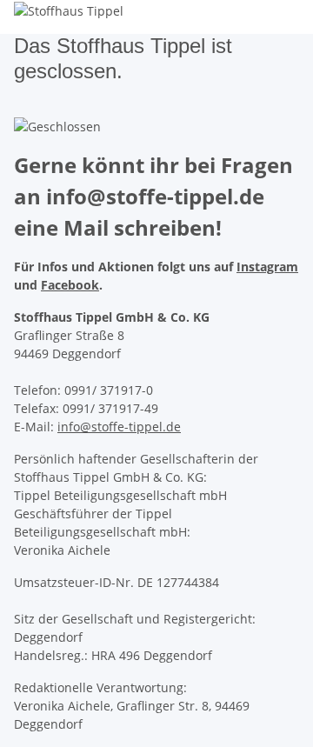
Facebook (70, 285)
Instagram (267, 266)
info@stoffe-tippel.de (119, 426)
